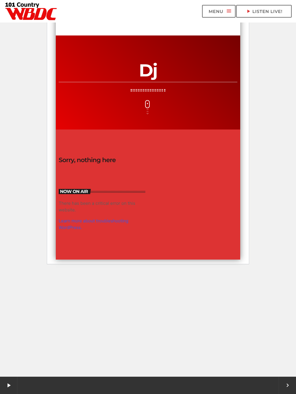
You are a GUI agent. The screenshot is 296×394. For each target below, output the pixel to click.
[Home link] (31, 11)
